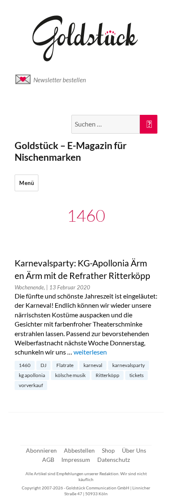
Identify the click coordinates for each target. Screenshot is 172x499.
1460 (24, 365)
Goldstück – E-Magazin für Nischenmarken (70, 151)
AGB (48, 459)
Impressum (75, 459)
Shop (108, 450)
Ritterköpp (107, 375)
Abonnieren (41, 450)
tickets (136, 375)
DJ (43, 365)
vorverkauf (31, 385)
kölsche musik (70, 375)
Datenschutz (113, 459)
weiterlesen (90, 352)
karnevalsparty (128, 365)
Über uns (134, 450)
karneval (92, 365)
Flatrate (64, 365)
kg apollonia (32, 375)
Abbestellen (79, 450)
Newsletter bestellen (59, 80)
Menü (26, 183)
